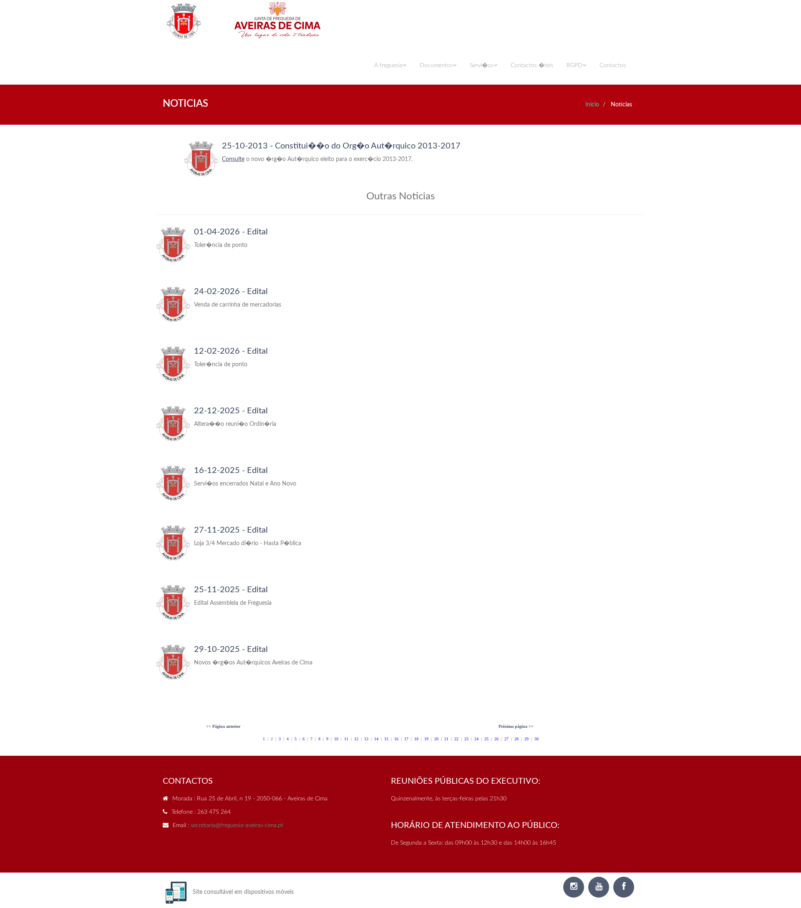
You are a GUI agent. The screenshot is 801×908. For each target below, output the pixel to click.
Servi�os (482, 65)
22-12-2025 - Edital (231, 411)
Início (592, 105)
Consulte (233, 159)
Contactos (612, 65)
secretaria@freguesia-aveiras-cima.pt (237, 825)
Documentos (436, 65)
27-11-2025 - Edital (231, 530)
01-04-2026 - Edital (231, 232)
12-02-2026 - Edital (231, 351)
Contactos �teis (532, 65)
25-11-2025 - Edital (231, 590)
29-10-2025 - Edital (231, 649)
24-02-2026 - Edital (231, 291)
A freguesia (388, 65)
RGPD (574, 65)
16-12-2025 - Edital (231, 470)
